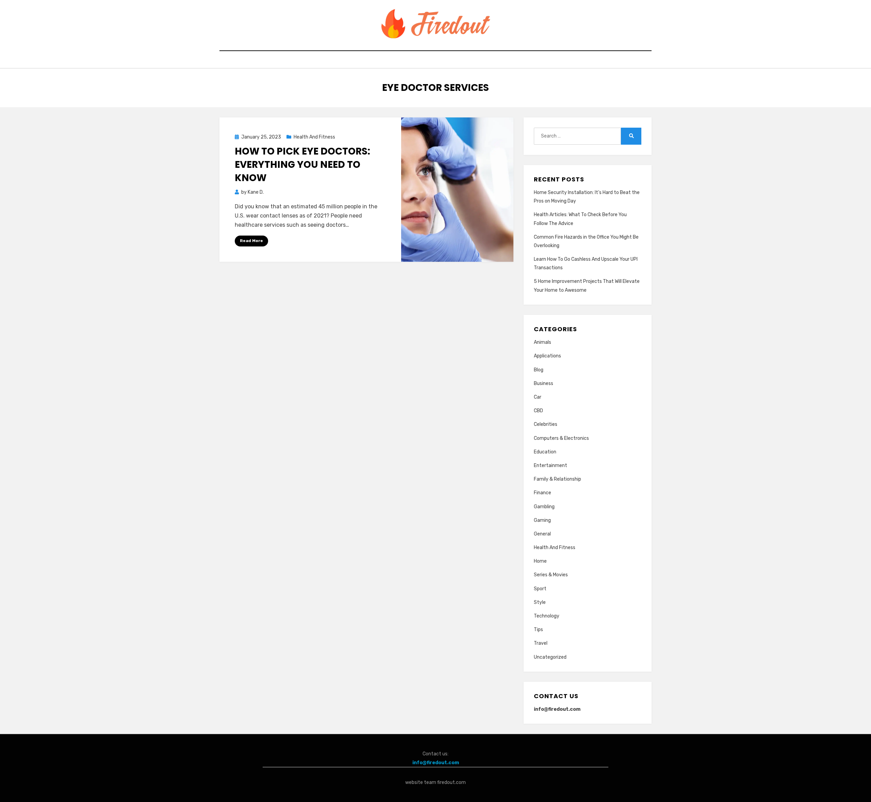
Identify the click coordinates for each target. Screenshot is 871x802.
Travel (540, 643)
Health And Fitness (314, 137)
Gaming (542, 520)
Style (540, 602)
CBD (538, 411)
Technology (546, 616)
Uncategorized (550, 657)
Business (543, 383)
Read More (251, 240)
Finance (542, 493)
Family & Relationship (557, 479)
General (542, 534)
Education (545, 452)
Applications (547, 356)
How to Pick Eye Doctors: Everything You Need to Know (302, 165)
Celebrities (545, 424)
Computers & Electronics (561, 438)
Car (537, 397)
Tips (538, 629)
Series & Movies (551, 575)
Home (540, 561)
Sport (540, 589)
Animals (542, 342)
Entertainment (550, 465)
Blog (538, 370)
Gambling (544, 507)
